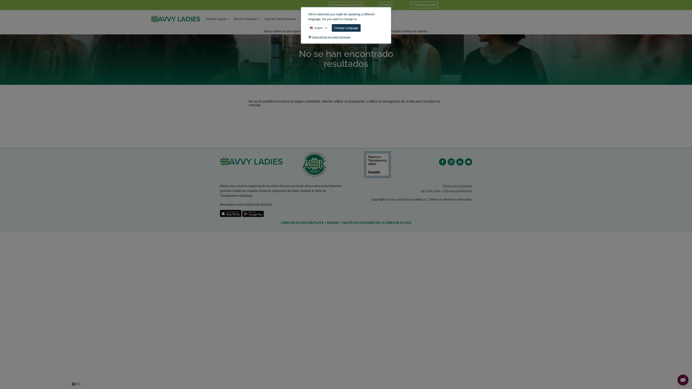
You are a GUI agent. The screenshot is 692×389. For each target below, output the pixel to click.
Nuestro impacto (245, 19)
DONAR (333, 223)
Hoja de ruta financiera (280, 19)
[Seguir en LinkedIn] (459, 162)
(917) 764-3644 (431, 191)
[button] (683, 380)
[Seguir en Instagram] (451, 162)
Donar (386, 4)
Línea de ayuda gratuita (348, 4)
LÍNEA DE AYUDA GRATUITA (302, 223)
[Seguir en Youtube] (468, 162)
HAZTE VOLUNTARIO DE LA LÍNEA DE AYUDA (376, 223)
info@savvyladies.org (457, 191)
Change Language (346, 28)
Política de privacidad (457, 186)
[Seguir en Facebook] (442, 162)
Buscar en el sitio (425, 4)
